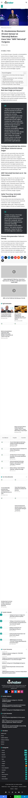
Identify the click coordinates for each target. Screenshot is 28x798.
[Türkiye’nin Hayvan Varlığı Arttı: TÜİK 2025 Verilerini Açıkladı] (5, 616)
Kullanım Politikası (5, 740)
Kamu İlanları (5, 778)
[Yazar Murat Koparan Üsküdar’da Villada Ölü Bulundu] (5, 450)
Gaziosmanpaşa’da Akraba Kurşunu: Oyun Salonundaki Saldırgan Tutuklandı (17, 463)
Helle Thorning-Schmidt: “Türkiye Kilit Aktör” (13, 82)
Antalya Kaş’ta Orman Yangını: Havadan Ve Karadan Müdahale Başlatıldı (18, 456)
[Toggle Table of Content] (23, 73)
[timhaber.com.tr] (8, 2)
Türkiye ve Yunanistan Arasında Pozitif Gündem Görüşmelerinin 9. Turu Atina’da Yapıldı (18, 622)
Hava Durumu (5, 774)
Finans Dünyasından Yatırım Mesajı (11, 84)
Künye (2, 735)
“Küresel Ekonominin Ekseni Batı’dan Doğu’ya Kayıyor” (13, 75)
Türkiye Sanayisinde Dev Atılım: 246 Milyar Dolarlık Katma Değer (13, 78)
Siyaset (3, 754)
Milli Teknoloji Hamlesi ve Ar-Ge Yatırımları (13, 81)
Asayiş (3, 752)
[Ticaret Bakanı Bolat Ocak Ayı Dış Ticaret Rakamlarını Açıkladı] (7, 309)
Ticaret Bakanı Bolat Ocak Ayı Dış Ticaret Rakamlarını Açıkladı (6, 315)
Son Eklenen (5, 437)
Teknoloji (4, 776)
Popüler (15, 437)
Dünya (3, 765)
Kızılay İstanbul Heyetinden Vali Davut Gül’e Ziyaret (17, 634)
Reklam (2, 742)
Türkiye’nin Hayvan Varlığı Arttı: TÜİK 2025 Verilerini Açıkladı (17, 615)
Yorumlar (23, 437)
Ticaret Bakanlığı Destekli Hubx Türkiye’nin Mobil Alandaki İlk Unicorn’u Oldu (17, 443)
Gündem (4, 770)
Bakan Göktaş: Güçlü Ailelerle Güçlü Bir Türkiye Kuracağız (17, 468)
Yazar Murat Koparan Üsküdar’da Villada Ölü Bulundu (18, 449)
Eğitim (3, 772)
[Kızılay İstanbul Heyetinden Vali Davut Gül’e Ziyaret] (5, 635)
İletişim (2, 744)
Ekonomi (9, 27)
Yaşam (3, 763)
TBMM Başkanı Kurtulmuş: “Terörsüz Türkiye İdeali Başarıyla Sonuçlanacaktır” (18, 641)
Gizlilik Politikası (4, 737)
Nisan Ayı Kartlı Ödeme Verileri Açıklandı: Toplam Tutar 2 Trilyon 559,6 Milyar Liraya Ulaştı (21, 428)
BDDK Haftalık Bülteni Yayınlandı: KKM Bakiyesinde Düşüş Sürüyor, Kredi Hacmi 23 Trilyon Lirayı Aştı (7, 334)
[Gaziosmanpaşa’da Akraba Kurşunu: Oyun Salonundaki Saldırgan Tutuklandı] (5, 463)
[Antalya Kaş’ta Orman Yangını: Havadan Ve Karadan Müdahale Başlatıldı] (5, 456)
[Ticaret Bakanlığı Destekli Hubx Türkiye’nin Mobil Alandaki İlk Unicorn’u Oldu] (5, 444)
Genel (3, 750)
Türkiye (3, 761)
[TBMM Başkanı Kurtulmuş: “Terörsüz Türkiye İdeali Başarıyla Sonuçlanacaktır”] (5, 641)
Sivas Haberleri (5, 768)
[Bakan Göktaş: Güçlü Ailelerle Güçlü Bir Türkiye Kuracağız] (5, 469)
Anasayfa (4, 27)
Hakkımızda (3, 733)
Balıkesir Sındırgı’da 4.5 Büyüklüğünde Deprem (15, 628)
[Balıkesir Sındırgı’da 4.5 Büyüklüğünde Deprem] (5, 629)
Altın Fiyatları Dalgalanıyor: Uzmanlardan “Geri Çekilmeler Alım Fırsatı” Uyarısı (20, 316)
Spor (3, 759)
